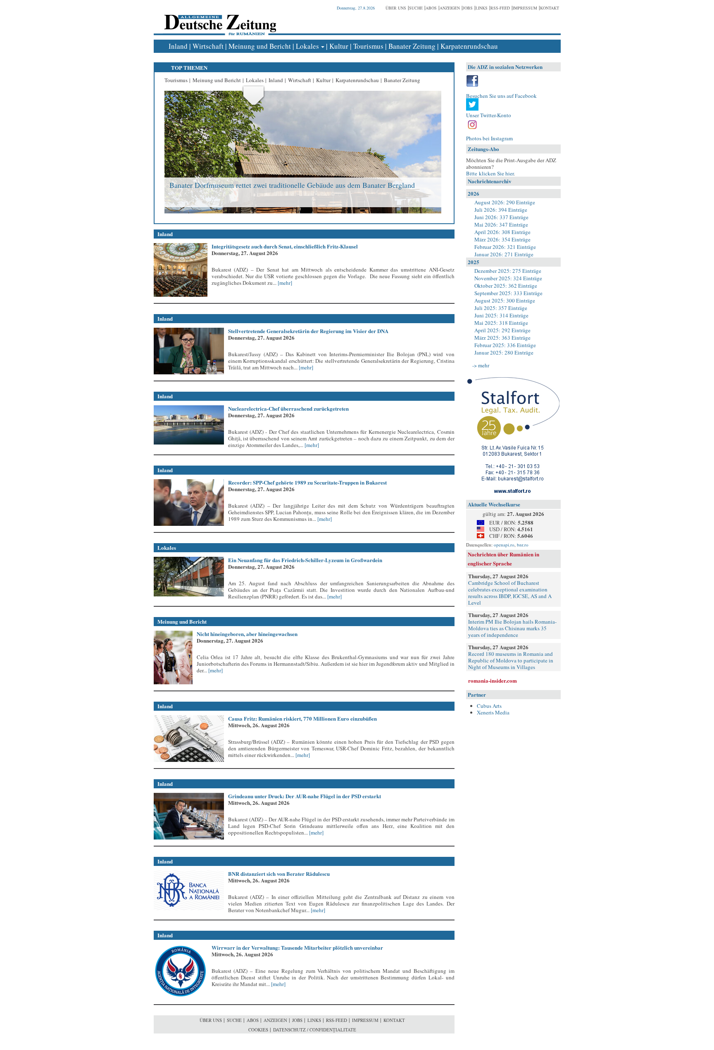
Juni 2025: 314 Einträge (501, 315)
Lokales (307, 46)
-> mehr (480, 365)
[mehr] (284, 282)
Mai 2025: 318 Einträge (501, 322)
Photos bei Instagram (489, 138)
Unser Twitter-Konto (488, 115)
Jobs (468, 8)
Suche (416, 8)
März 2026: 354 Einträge (502, 239)
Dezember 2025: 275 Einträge (507, 270)
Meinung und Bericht (259, 46)
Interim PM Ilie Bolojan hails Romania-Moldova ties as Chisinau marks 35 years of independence (512, 628)
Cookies (258, 1029)
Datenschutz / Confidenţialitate (314, 1029)
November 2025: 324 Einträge (508, 278)
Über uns (396, 8)
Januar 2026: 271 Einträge (503, 254)
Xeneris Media (493, 712)
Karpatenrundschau (469, 46)
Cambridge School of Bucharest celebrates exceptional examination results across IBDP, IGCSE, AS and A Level (510, 592)
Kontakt (549, 8)
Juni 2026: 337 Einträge (501, 217)
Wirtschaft (208, 46)
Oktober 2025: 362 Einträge (505, 285)
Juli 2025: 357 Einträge (500, 308)
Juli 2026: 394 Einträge (500, 209)
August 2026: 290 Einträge (504, 202)
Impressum (525, 8)
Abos (431, 8)
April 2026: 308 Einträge (502, 232)
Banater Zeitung (412, 46)
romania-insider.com (492, 680)
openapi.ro (504, 545)
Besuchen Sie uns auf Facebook (501, 95)
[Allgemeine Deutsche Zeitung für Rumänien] (219, 18)
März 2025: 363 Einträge (502, 337)
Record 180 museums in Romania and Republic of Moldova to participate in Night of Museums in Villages (510, 660)
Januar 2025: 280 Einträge (503, 352)
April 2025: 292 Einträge (502, 330)
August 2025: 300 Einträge (504, 300)
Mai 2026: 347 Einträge (501, 224)
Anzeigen (450, 8)
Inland (178, 46)
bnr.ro (522, 545)
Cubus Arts (489, 705)
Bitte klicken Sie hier (490, 173)
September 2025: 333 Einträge (508, 293)
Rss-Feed (500, 8)
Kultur (338, 46)
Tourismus (368, 46)
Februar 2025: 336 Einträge (505, 345)
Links (482, 8)
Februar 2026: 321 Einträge (505, 247)
